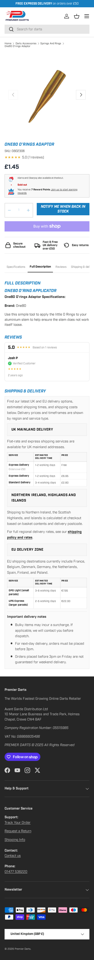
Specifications (16, 267)
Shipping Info (15, 840)
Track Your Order (18, 823)
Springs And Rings (50, 43)
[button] (77, 16)
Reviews (61, 267)
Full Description (40, 267)
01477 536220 (16, 872)
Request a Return (18, 831)
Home (8, 43)
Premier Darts (23, 948)
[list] (47, 95)
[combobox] (47, 29)
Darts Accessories (26, 43)
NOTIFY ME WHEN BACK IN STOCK (63, 209)
